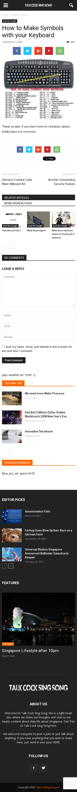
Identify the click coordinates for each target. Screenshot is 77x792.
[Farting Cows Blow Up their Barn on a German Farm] (12, 535)
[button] (71, 5)
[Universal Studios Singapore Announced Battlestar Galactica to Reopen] (12, 554)
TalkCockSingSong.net (47, 787)
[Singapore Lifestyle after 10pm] (38, 619)
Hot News (8, 644)
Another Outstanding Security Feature (61, 182)
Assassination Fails (37, 511)
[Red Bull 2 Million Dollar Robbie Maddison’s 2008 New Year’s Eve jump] (12, 417)
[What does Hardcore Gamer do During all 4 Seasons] (63, 219)
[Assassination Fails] (12, 516)
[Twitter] (43, 768)
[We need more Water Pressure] (12, 398)
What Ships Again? (36, 230)
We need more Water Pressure (44, 393)
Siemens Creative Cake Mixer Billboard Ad (17, 182)
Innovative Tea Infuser (39, 431)
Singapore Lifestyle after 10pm (30, 650)
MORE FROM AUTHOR (18, 203)
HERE (56, 742)
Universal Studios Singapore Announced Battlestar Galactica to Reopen (47, 553)
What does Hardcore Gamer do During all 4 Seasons (63, 234)
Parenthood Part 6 (11, 230)
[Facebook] (34, 768)
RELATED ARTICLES (16, 197)
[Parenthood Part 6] (13, 219)
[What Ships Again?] (38, 219)
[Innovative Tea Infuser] (12, 436)
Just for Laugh (9, 21)
